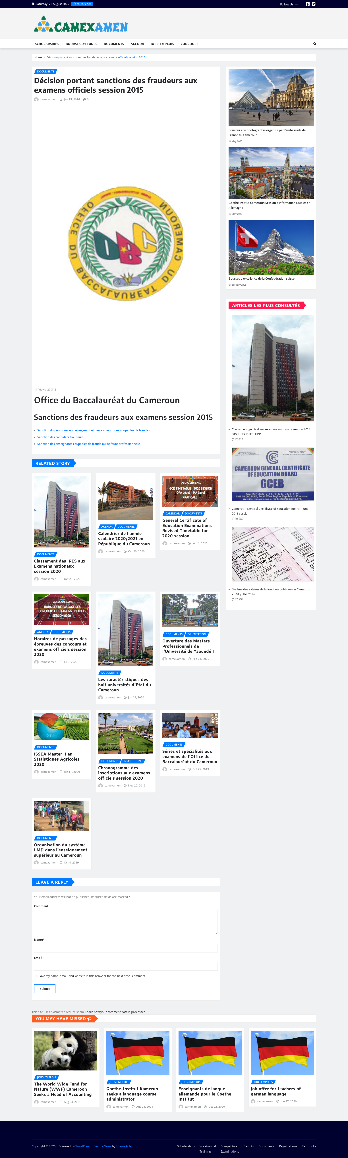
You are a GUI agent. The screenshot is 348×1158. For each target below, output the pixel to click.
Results (249, 1146)
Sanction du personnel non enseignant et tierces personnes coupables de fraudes (93, 430)
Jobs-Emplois (162, 44)
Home (38, 57)
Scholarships (47, 44)
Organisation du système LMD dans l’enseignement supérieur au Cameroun (60, 850)
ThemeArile (124, 1146)
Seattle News (102, 1146)
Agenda (137, 44)
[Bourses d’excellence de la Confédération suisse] (271, 247)
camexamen (48, 99)
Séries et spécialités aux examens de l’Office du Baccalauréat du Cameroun (189, 756)
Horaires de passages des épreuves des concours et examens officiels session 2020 (60, 646)
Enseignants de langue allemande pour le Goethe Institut (205, 1093)
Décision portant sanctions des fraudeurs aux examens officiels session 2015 (96, 57)
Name (39, 940)
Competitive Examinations (230, 1148)
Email (39, 958)
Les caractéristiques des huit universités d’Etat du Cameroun (124, 684)
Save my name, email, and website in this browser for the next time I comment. (92, 976)
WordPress (83, 1146)
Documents (114, 44)
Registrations (288, 1146)
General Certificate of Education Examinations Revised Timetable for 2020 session (187, 528)
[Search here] (314, 44)
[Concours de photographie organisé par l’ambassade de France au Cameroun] (271, 97)
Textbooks (309, 1146)
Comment (41, 906)
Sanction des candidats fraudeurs (60, 437)
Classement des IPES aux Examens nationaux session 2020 (59, 566)
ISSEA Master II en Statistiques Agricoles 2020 (57, 759)
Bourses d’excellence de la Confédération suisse (262, 279)
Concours (189, 44)
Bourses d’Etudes (81, 44)
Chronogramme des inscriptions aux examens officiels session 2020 (124, 773)
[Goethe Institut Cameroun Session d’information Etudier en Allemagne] (271, 173)
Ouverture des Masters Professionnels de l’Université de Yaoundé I (188, 646)
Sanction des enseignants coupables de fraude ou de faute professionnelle (88, 444)
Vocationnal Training (208, 1148)
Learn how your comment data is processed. (115, 1012)
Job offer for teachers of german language (276, 1091)
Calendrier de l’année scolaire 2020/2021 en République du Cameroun (124, 538)
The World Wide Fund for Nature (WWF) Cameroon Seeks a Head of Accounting (63, 1089)
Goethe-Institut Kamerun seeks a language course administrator (132, 1093)
